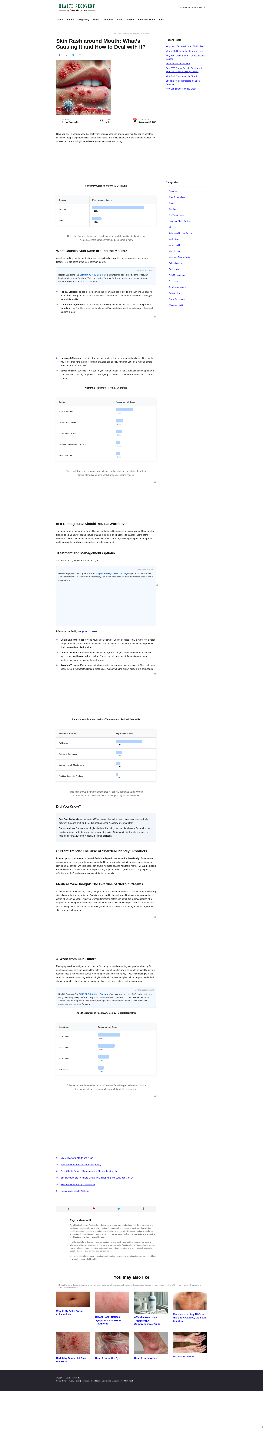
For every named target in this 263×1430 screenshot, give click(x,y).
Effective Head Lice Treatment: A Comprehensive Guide (147, 1320)
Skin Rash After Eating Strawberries (78, 1184)
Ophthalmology (175, 263)
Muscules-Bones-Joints (179, 257)
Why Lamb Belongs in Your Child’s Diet (185, 46)
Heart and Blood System (180, 221)
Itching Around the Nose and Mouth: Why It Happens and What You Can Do (97, 1178)
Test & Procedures (177, 299)
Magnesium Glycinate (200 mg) (111, 573)
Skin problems (175, 293)
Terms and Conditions (90, 1381)
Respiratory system (177, 287)
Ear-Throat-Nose (176, 215)
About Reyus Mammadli (122, 1381)
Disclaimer (106, 1381)
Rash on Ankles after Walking (75, 1191)
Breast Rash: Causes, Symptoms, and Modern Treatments (89, 1171)
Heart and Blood (146, 19)
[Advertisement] (131, 1408)
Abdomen (108, 19)
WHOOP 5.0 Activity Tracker (94, 994)
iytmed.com (87, 631)
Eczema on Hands (183, 1356)
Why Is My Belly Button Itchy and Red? (184, 51)
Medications (174, 239)
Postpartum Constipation (178, 63)
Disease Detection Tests (192, 8)
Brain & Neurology (177, 197)
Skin (119, 19)
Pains (60, 19)
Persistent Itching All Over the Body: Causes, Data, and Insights (190, 1317)
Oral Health (174, 269)
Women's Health (176, 305)
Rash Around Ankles (146, 1358)
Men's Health (174, 245)
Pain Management (177, 275)
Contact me (61, 1381)
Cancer (172, 203)
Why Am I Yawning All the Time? (181, 76)
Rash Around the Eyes (108, 1358)
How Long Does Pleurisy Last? (181, 89)
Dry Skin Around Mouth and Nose (77, 1158)
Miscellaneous (175, 251)
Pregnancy (83, 19)
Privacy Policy (74, 1381)
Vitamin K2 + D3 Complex (93, 274)
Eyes (161, 19)
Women (130, 19)
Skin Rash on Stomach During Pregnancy (81, 1164)
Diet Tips (172, 209)
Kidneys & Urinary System (180, 233)
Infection (172, 227)
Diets (96, 19)
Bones (70, 19)
